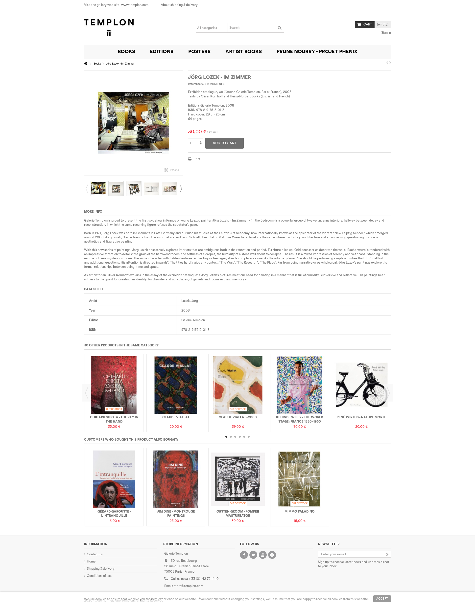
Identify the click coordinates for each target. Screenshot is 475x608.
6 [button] (249, 437)
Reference (194, 84)
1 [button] (226, 437)
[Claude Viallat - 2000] (238, 385)
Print (196, 159)
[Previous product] (387, 63)
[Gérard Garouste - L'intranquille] (114, 479)
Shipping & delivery (101, 568)
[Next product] (390, 63)
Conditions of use (99, 575)
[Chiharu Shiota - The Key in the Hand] (114, 385)
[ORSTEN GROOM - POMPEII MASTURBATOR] (238, 479)
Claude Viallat (176, 417)
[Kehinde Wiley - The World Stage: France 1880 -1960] (300, 385)
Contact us (95, 554)
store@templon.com (188, 585)
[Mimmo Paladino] (300, 479)
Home (91, 561)
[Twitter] (253, 555)
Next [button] (180, 123)
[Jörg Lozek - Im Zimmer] (98, 188)
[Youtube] (263, 555)
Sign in (385, 32)
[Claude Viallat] (176, 385)
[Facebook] (244, 555)
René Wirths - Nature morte (361, 417)
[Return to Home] (85, 64)
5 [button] (244, 437)
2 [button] (231, 437)
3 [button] (235, 437)
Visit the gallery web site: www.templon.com (116, 4)
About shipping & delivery (179, 4)
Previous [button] (86, 123)
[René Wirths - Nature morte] (361, 385)
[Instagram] (272, 555)
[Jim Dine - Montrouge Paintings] (176, 479)
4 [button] (240, 437)
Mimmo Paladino (300, 511)
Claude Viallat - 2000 (238, 417)
